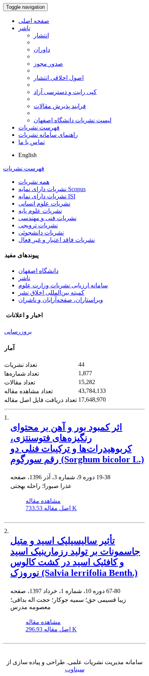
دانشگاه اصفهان (38, 270)
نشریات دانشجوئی (41, 232)
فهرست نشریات (39, 127)
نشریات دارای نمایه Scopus (52, 189)
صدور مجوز (48, 63)
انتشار (41, 35)
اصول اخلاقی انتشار (59, 78)
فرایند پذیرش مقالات (60, 106)
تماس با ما (31, 142)
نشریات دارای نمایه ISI (46, 196)
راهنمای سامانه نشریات (48, 134)
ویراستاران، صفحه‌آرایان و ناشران (60, 300)
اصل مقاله (51, 508)
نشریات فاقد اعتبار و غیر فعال (56, 240)
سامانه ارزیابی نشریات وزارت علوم (63, 285)
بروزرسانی (18, 331)
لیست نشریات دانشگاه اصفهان (73, 120)
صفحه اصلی (33, 21)
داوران (42, 49)
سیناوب (74, 669)
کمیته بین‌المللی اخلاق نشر (51, 292)
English (27, 155)
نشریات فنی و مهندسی (47, 218)
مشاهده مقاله (43, 501)
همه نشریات (33, 181)
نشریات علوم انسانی (44, 203)
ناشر (24, 28)
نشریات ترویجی (38, 225)
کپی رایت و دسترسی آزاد (65, 92)
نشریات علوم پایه (40, 211)
